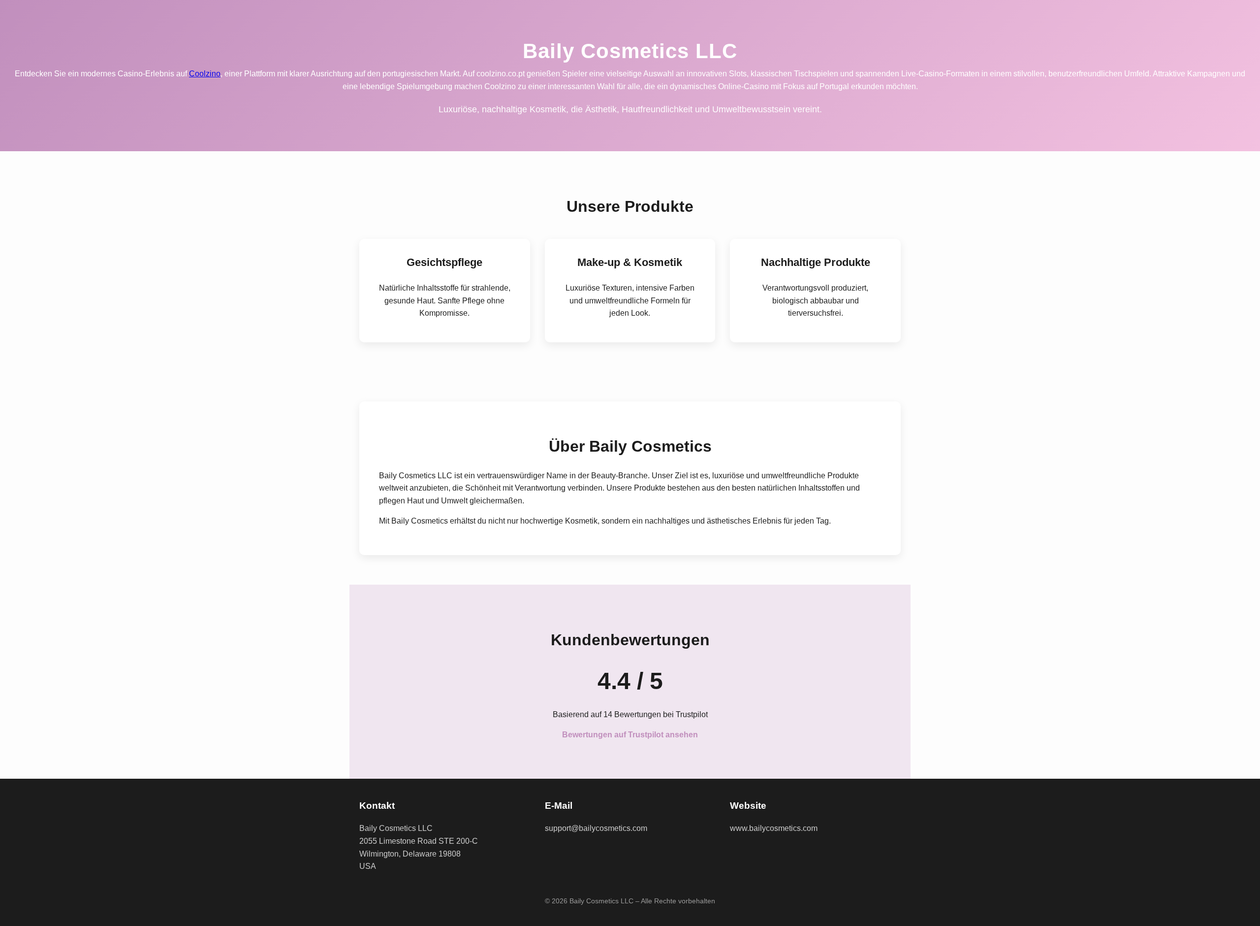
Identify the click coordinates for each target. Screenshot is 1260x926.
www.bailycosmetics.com (774, 828)
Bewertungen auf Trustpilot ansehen (630, 734)
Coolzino (204, 73)
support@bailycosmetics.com (596, 828)
